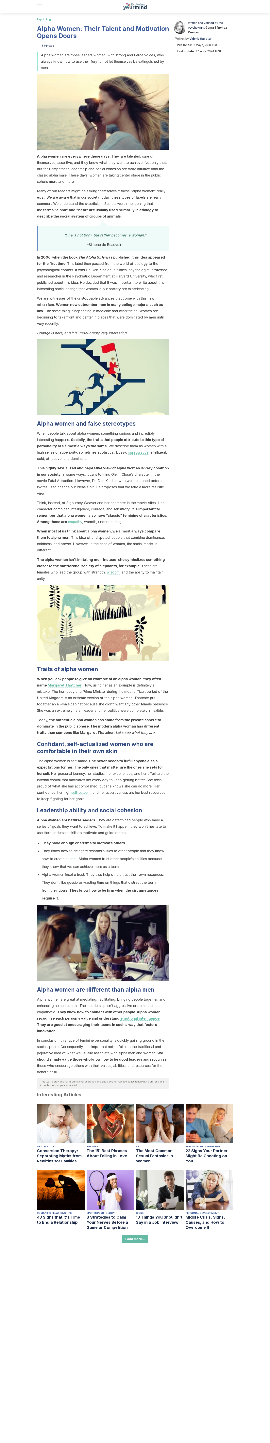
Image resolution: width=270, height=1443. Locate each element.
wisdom (113, 572)
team (72, 859)
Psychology (44, 19)
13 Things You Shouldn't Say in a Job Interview (159, 1220)
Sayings (92, 1146)
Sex (138, 1146)
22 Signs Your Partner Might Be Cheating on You (207, 1155)
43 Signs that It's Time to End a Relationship (58, 1220)
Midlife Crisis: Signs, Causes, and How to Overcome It (205, 1222)
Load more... (135, 1239)
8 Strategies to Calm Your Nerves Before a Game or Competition (107, 1222)
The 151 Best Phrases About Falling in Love (107, 1153)
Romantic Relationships (203, 1146)
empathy (75, 522)
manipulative (138, 452)
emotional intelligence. (140, 1018)
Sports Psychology (101, 1212)
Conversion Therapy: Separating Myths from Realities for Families (59, 1155)
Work (140, 1212)
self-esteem (81, 792)
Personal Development (202, 1212)
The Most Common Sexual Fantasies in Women (154, 1155)
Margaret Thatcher (64, 685)
